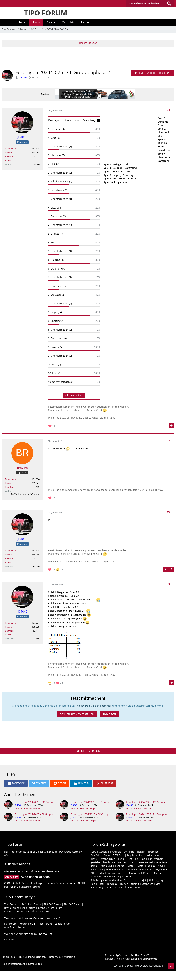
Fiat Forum (10, 923)
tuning (135, 883)
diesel (94, 858)
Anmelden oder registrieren (145, 3)
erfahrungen (108, 858)
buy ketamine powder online (143, 855)
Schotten (127, 876)
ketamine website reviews (152, 862)
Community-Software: (127, 955)
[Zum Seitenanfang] (171, 966)
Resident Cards (152, 873)
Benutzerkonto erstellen (77, 714)
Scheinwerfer (111, 876)
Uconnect (147, 883)
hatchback (109, 862)
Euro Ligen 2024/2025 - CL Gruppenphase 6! (40, 814)
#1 (168, 109)
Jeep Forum (45, 923)
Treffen (124, 883)
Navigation (97, 869)
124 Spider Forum (30, 904)
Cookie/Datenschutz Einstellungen (22, 963)
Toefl (101, 883)
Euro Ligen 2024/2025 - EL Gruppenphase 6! (95, 802)
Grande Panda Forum (38, 911)
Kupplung (106, 866)
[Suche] (169, 3)
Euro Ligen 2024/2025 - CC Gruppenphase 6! (40, 802)
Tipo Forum (10, 904)
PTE (93, 873)
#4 (168, 584)
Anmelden (109, 714)
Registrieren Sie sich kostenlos (94, 705)
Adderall (104, 851)
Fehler (121, 858)
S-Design (96, 876)
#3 (168, 511)
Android (116, 851)
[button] (150, 3)
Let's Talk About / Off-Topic (27, 808)
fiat (130, 858)
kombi (94, 866)
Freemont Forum (13, 911)
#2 (168, 440)
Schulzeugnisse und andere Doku (110, 880)
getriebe (95, 862)
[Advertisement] (88, 57)
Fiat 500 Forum (52, 904)
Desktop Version (88, 751)
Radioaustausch (116, 873)
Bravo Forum (11, 907)
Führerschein (155, 858)
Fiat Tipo (140, 858)
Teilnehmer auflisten (74, 395)
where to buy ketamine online (124, 887)
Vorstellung (97, 887)
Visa (158, 883)
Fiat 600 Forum (72, 904)
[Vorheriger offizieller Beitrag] (166, 569)
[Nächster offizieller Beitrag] (171, 425)
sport (135, 880)
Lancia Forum (62, 923)
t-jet (143, 880)
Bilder (8, 160)
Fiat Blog (9, 939)
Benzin (141, 851)
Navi (160, 866)
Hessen (122, 862)
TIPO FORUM (45, 13)
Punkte (8, 152)
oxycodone (161, 869)
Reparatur (134, 873)
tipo (93, 883)
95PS (93, 851)
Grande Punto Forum (50, 907)
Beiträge (9, 156)
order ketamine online (139, 869)
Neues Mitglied (115, 869)
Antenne (129, 851)
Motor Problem (146, 866)
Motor (131, 866)
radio (101, 873)
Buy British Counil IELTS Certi (107, 855)
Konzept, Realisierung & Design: (131, 958)
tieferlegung (156, 880)
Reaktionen (10, 148)
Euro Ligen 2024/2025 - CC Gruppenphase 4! (95, 814)
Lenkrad (119, 866)
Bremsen (153, 851)
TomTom (112, 883)
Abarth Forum (28, 923)
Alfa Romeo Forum (14, 927)
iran (132, 862)
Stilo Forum (28, 907)
